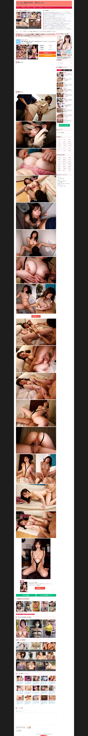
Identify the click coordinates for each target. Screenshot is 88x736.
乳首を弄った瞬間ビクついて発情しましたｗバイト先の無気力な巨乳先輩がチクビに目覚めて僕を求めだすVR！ (52, 702)
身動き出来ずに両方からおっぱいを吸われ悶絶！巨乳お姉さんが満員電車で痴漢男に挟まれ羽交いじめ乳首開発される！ (36, 683)
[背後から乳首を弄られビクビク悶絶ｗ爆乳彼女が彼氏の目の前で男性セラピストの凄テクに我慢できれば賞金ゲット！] (52, 680)
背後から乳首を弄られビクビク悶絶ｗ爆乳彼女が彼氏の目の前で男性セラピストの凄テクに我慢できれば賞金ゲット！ (52, 683)
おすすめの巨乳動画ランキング (46, 595)
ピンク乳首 (69, 145)
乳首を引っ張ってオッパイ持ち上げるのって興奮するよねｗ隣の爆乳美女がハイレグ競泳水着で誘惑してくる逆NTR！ (27, 702)
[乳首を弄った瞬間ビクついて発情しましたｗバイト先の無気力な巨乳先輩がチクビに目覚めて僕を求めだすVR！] (52, 700)
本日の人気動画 (26, 595)
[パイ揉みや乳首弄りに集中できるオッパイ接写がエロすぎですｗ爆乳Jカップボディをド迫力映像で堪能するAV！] (20, 690)
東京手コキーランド (60, 184)
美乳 (64, 139)
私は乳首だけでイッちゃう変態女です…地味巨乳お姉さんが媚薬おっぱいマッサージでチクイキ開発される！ (19, 683)
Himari (59, 161)
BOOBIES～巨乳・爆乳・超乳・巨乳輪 (63, 183)
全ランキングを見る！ (64, 125)
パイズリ (59, 141)
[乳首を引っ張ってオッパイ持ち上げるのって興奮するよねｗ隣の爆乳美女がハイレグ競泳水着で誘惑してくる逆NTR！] (28, 700)
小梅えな (69, 161)
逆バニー (69, 148)
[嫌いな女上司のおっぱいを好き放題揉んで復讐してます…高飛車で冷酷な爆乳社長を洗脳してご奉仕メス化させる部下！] (44, 700)
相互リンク (35, 7)
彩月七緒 (64, 157)
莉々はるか (69, 168)
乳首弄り (25, 614)
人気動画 (23, 7)
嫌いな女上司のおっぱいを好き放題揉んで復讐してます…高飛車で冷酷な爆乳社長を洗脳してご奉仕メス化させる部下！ (44, 702)
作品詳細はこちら (47, 52)
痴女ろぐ (58, 179)
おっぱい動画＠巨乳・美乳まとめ (30, 3)
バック (21, 614)
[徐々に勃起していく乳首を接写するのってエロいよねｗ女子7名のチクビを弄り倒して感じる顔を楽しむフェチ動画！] (20, 700)
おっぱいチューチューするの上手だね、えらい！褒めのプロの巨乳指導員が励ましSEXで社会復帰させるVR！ (27, 693)
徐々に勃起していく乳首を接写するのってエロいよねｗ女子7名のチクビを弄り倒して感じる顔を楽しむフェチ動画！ (19, 702)
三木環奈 (64, 168)
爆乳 (69, 139)
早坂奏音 (69, 166)
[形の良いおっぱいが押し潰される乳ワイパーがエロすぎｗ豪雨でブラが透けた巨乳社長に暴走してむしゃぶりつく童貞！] (52, 690)
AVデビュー (59, 150)
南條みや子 (50, 49)
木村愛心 (59, 166)
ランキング (29, 7)
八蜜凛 (70, 170)
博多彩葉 (64, 159)
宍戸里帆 (69, 157)
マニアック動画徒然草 (60, 178)
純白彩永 (59, 168)
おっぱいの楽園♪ (59, 182)
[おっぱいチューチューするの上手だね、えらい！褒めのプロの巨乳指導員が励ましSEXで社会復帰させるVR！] (28, 690)
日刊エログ (59, 177)
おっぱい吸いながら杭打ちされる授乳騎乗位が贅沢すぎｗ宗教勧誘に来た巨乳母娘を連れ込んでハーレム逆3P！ (44, 693)
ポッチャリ (64, 148)
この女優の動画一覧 (47, 55)
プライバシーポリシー (49, 7)
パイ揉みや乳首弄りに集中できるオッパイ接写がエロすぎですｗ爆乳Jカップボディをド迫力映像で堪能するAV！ (19, 693)
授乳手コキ (69, 143)
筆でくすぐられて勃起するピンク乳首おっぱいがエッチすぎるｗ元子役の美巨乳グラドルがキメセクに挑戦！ (36, 702)
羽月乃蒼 (59, 157)
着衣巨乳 (59, 145)
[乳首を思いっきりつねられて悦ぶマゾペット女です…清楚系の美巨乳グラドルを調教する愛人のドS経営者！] (44, 680)
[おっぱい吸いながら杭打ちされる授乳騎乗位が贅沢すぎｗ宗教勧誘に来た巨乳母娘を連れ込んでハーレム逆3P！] (44, 690)
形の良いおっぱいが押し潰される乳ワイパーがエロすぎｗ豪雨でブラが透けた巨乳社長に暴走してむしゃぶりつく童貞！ (52, 693)
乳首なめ (69, 141)
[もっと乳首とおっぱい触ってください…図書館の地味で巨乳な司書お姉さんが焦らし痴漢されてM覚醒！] (28, 680)
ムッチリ (59, 148)
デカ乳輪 (64, 145)
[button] (24, 29)
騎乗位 (28, 614)
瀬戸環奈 (64, 166)
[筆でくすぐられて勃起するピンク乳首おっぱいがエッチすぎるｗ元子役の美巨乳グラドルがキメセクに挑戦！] (36, 700)
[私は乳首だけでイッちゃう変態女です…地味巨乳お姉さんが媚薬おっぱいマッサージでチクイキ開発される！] (20, 680)
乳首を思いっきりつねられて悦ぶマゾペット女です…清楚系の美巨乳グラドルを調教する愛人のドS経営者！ (44, 683)
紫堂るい (64, 170)
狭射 (59, 143)
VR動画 (69, 150)
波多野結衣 (64, 161)
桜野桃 (59, 159)
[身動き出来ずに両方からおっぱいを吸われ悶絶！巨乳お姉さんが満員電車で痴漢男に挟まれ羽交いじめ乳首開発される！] (36, 680)
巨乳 (59, 139)
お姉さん (17, 614)
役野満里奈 (59, 170)
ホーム (19, 7)
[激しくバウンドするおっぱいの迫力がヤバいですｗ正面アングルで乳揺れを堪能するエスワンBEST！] (36, 690)
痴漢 (64, 150)
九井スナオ (69, 159)
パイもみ (64, 141)
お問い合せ (41, 7)
